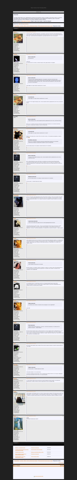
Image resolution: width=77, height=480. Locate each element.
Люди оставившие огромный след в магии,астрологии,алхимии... (20, 454)
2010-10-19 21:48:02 (33, 238)
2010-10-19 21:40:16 (33, 218)
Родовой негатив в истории (19, 452)
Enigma (15, 260)
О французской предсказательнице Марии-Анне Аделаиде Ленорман (22, 450)
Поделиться (28, 54)
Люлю (15, 218)
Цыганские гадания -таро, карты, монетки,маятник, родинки (20, 457)
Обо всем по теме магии (35, 447)
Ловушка (15, 54)
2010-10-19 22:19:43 (33, 281)
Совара (15, 391)
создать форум (61, 462)
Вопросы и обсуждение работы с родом (37, 452)
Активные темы (38, 11)
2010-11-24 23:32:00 (33, 364)
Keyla (15, 416)
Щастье (15, 94)
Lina (14, 75)
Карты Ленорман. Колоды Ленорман (36, 449)
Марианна (15, 128)
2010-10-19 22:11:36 (33, 260)
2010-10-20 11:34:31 (33, 322)
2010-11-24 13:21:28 (33, 343)
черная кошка (16, 195)
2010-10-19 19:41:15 (33, 116)
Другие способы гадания (35, 456)
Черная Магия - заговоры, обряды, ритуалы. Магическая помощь (25, 460)
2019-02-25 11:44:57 (33, 391)
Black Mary (16, 364)
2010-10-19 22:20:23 (33, 300)
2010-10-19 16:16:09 (33, 75)
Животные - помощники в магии (20, 447)
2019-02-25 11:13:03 (33, 378)
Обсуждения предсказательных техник (45, 460)
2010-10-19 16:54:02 (33, 94)
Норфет (15, 322)
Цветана (15, 378)
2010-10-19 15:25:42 (33, 54)
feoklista (15, 281)
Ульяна (15, 238)
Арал (15, 343)
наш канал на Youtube (26, 21)
